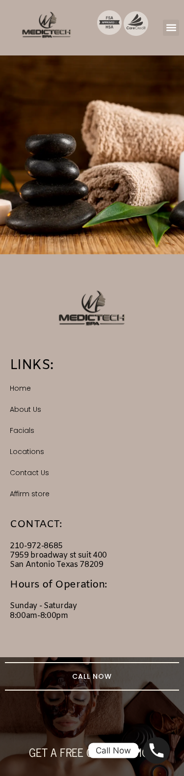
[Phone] (156, 750)
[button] (171, 28)
